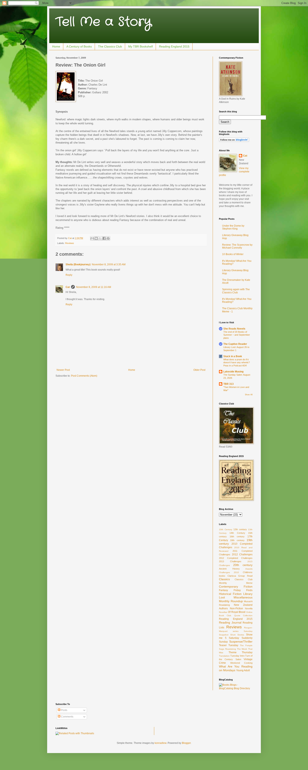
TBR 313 (228, 383)
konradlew (160, 743)
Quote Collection (243, 615)
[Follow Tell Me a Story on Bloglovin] (234, 141)
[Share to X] (100, 238)
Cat (68, 287)
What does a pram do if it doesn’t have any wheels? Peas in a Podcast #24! (236, 362)
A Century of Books (79, 46)
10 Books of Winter (232, 254)
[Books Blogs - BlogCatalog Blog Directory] (235, 688)
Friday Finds (243, 590)
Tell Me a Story (103, 22)
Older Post (199, 369)
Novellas (223, 612)
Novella (248, 608)
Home (56, 46)
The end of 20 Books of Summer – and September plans (236, 335)
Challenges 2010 (229, 572)
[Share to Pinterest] (108, 238)
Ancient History (229, 568)
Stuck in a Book (232, 356)
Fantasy (223, 590)
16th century (237, 536)
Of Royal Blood (237, 612)
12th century (240, 529)
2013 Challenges (230, 561)
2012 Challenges (242, 554)
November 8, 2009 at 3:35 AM (109, 264)
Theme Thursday (241, 652)
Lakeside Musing (233, 371)
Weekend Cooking (241, 663)
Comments (66, 716)
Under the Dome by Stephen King (233, 227)
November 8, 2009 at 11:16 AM (93, 287)
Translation (224, 656)
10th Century (225, 529)
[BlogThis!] (96, 238)
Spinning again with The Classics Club (236, 291)
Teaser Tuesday (228, 645)
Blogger (186, 743)
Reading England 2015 (174, 46)
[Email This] (92, 238)
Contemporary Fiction (235, 586)
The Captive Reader (235, 344)
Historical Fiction (230, 593)
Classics (224, 579)
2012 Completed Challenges (235, 558)
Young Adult (243, 670)
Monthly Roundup (231, 601)
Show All (248, 395)
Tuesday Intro (237, 655)
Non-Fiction (236, 608)
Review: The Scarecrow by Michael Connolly (237, 246)
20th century (242, 565)
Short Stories (237, 635)
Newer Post (63, 369)
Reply (69, 274)
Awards (248, 569)
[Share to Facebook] (104, 238)
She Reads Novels (234, 328)
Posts (63, 710)
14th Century (237, 533)
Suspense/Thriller (240, 641)
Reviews (69, 243)
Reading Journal (230, 622)
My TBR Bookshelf (140, 46)
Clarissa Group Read (240, 576)
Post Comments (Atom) (84, 375)
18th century (237, 540)
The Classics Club (110, 46)
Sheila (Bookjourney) (78, 264)
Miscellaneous (243, 597)
